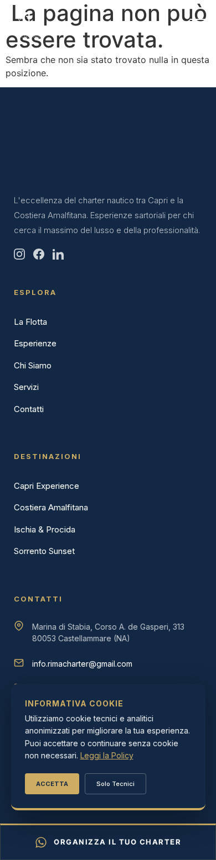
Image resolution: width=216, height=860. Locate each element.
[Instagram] (19, 254)
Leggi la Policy (106, 755)
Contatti (29, 409)
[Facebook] (38, 254)
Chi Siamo (33, 365)
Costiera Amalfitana (51, 507)
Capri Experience (46, 486)
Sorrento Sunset (44, 551)
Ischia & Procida (44, 529)
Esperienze (35, 343)
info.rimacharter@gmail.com (82, 663)
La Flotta (30, 321)
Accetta (52, 784)
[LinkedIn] (58, 254)
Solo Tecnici (115, 784)
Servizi (26, 387)
